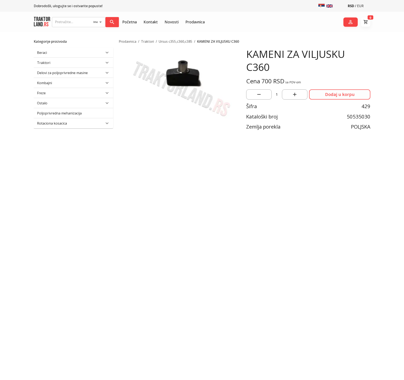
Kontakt (151, 21)
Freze (41, 93)
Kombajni (44, 83)
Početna (129, 21)
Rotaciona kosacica (52, 123)
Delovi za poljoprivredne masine (62, 72)
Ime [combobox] (95, 22)
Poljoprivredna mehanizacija (59, 113)
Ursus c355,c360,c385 (175, 41)
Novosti (172, 21)
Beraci (42, 52)
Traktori (43, 62)
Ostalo (42, 103)
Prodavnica (195, 21)
